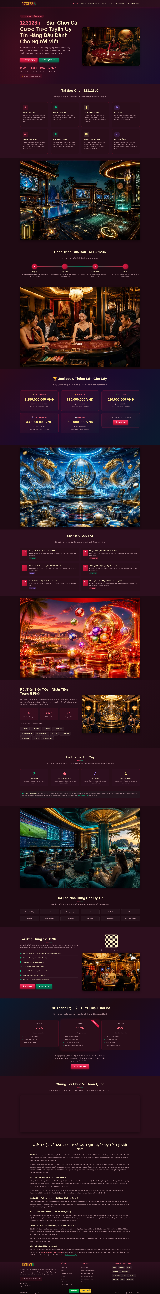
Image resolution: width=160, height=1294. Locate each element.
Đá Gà (104, 3)
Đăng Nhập (85, 1291)
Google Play (45, 986)
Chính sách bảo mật (83, 795)
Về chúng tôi (84, 1267)
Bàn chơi (83, 3)
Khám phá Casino (50, 60)
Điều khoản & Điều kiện (88, 1270)
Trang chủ (75, 3)
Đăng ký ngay (30, 60)
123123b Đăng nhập (133, 3)
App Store (28, 986)
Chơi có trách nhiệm (71, 1255)
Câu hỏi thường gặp (87, 1279)
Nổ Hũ (110, 3)
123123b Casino (119, 3)
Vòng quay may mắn (94, 3)
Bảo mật (125, 1293)
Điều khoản (118, 1293)
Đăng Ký (74, 1291)
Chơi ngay (122, 422)
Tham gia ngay (81, 1066)
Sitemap (83, 1282)
